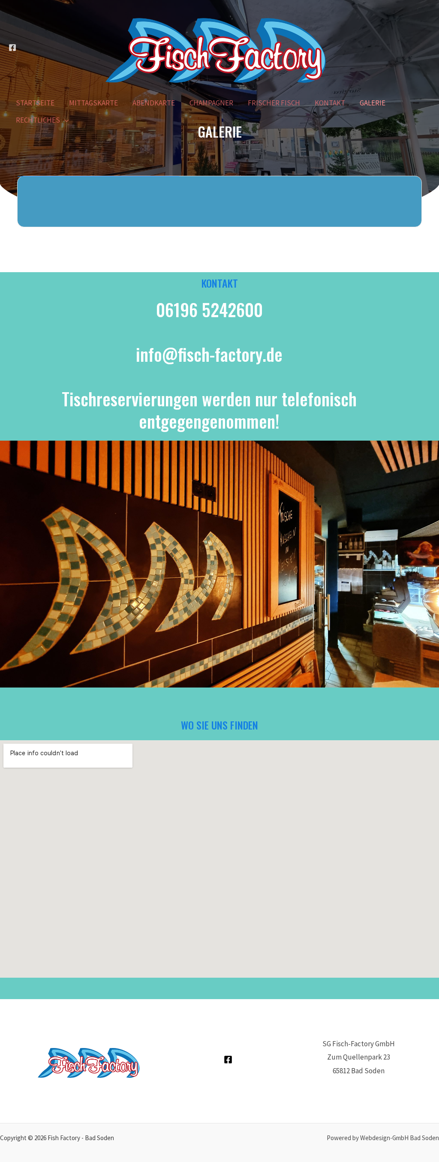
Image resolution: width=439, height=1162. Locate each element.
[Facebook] (12, 47)
